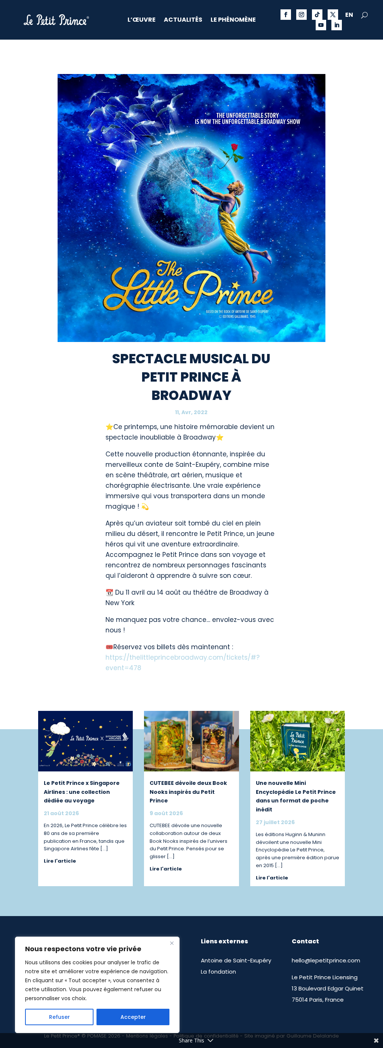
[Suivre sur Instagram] (301, 14)
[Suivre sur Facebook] (286, 14)
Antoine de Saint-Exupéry (236, 960)
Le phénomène (233, 20)
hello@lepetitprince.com (326, 960)
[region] (97, 985)
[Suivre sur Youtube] (321, 25)
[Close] (171, 942)
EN (349, 15)
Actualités (183, 20)
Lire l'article (60, 860)
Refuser (59, 1017)
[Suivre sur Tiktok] (317, 14)
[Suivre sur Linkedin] (336, 25)
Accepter (133, 1017)
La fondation (218, 971)
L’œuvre (142, 20)
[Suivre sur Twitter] (333, 14)
